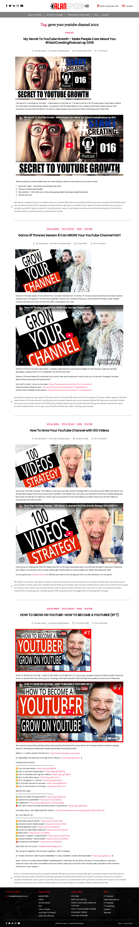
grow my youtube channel (93, 582)
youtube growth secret (52, 211)
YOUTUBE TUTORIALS (47, 912)
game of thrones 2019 (63, 397)
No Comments (99, 243)
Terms (120, 923)
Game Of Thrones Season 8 (31, 400)
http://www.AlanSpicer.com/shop (65, 753)
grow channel (60, 582)
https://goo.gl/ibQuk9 (78, 806)
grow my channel (73, 582)
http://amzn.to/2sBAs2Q (51, 800)
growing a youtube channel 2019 (68, 876)
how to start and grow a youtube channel (74, 882)
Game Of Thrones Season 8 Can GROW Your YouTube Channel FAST (69, 235)
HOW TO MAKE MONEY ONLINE (83, 909)
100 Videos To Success (23, 582)
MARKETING (43, 896)
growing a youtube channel (51, 205)
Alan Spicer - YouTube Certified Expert (53, 51)
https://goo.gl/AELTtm (50, 777)
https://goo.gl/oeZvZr (70, 758)
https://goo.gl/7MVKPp (55, 771)
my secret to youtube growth (48, 208)
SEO (40, 906)
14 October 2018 (82, 623)
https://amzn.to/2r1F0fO (56, 824)
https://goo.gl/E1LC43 (56, 797)
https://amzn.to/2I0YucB (48, 827)
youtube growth (35, 211)
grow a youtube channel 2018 (48, 874)
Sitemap (107, 912)
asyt (36, 397)
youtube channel (39, 574)
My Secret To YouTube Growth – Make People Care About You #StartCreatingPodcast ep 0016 (69, 41)
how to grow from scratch (105, 585)
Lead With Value (29, 208)
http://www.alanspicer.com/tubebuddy (47, 803)
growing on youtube (72, 205)
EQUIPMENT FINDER (79, 912)
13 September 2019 (83, 51)
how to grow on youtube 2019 (67, 879)
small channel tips (100, 882)
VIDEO (79, 229)
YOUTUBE (88, 229)
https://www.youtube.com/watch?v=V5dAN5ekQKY (65, 387)
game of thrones (46, 397)
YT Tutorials (108, 903)
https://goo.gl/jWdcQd (56, 783)
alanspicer (28, 202)
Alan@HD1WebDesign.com (50, 846)
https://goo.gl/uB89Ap (46, 768)
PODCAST (69, 33)
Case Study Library (111, 899)
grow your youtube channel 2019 (107, 202)
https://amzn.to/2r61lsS (40, 833)
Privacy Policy (128, 923)
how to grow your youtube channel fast (51, 406)
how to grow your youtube (91, 879)
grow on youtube (41, 202)
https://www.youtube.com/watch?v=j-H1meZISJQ (70, 384)
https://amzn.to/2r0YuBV (59, 836)
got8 (46, 400)
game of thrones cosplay (100, 397)
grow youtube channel (60, 403)
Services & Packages (54, 15)
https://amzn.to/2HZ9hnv (58, 839)
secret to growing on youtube (74, 208)
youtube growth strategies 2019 (72, 591)
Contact (105, 15)
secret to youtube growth (99, 208)
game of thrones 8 (81, 397)
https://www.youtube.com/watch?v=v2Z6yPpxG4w (70, 390)
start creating (75, 406)
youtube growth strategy (97, 591)
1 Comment (102, 51)
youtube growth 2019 (49, 591)
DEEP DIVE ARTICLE (46, 916)
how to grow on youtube (43, 879)
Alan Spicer (18, 202)
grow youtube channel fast (105, 403)
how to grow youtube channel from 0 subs (73, 588)
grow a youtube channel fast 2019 (102, 874)
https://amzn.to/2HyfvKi (57, 830)
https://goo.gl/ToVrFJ (56, 786)
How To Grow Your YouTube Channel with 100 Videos (69, 430)
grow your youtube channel (80, 202)
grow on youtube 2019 (59, 202)
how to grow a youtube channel (95, 205)
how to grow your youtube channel (39, 588)
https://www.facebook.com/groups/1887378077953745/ (80, 810)
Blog (96, 15)
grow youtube (68, 585)
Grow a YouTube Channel (25, 874)
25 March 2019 (82, 438)
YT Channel (108, 896)
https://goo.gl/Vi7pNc (52, 780)
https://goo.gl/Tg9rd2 (61, 774)
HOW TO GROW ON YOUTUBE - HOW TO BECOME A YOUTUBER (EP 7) (69, 615)
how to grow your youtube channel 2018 (38, 882)
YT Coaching (109, 906)
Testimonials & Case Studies (78, 15)
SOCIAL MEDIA (53, 229)
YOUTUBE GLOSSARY (79, 915)
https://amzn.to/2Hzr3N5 (52, 821)
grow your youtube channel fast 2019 (34, 403)
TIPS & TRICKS (67, 229)
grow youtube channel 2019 (82, 403)
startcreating (87, 406)
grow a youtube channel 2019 (74, 874)
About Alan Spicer (35, 15)
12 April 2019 (82, 243)
